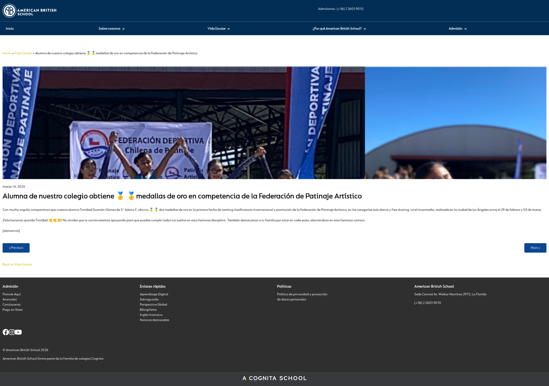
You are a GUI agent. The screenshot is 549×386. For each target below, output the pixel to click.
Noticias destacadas (154, 320)
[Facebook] (6, 333)
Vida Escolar (23, 53)
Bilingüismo (148, 310)
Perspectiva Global (153, 304)
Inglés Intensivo (151, 315)
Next (534, 248)
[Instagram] (12, 333)
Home (7, 53)
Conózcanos (12, 304)
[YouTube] (18, 333)
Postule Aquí (12, 294)
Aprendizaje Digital (154, 294)
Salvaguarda (149, 299)
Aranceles (10, 299)
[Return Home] (29, 10)
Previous (17, 248)
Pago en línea (13, 310)
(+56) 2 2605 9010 (350, 9)
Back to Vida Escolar (17, 264)
